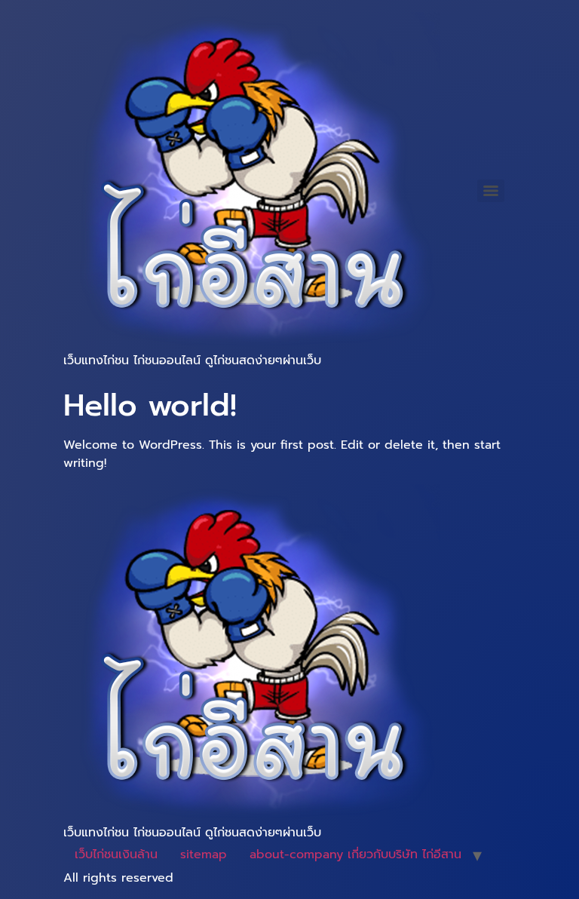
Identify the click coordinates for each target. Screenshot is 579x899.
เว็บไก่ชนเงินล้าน (116, 854)
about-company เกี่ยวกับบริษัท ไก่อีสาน (355, 854)
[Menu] (490, 190)
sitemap (203, 854)
